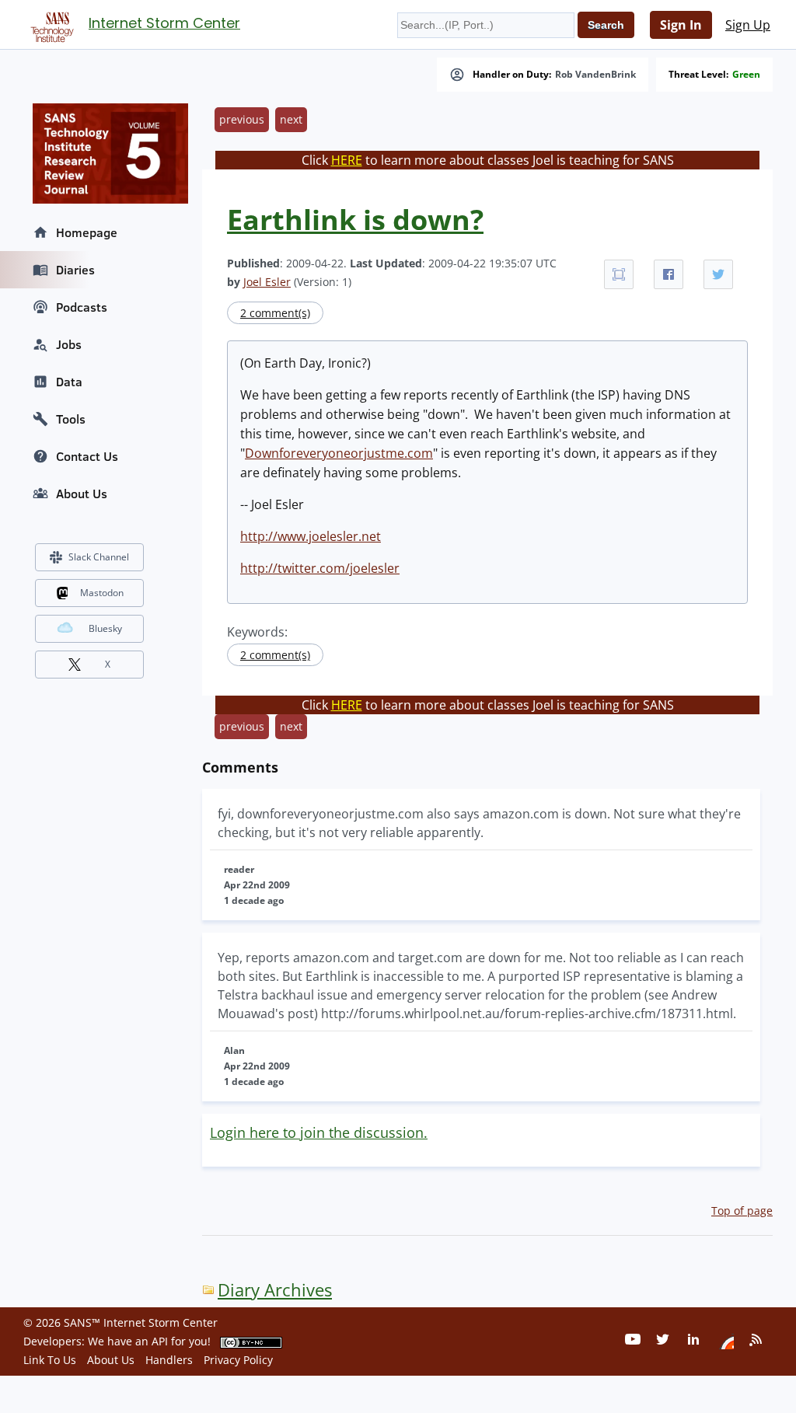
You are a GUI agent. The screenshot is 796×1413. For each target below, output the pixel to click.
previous (241, 119)
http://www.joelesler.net (310, 536)
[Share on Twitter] (718, 274)
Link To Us (49, 1359)
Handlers (169, 1359)
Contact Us (87, 456)
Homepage (86, 232)
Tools (71, 418)
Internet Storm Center (164, 23)
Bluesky (105, 628)
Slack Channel (98, 556)
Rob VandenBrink (595, 74)
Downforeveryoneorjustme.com (339, 453)
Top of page (742, 1210)
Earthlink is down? (355, 220)
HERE (346, 160)
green (746, 74)
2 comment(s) (275, 312)
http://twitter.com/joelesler (320, 568)
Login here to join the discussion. (319, 1132)
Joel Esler (267, 281)
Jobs (69, 344)
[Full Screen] (619, 274)
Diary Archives (275, 1290)
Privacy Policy (238, 1359)
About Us (81, 493)
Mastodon (102, 592)
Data (69, 381)
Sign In (681, 24)
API (160, 1341)
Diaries (75, 269)
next (291, 119)
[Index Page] (50, 24)
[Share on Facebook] (668, 274)
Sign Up (747, 24)
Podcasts (81, 307)
